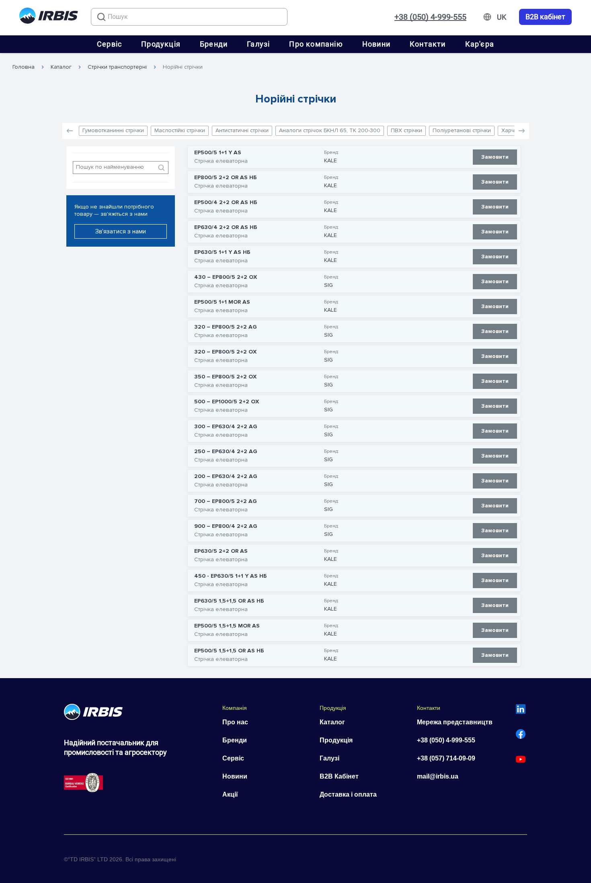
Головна (23, 67)
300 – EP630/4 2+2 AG (225, 426)
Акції (230, 794)
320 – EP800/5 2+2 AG (225, 327)
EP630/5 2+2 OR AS (221, 551)
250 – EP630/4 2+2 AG (225, 451)
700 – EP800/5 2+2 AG (225, 501)
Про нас (235, 722)
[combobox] (189, 17)
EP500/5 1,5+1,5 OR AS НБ (229, 651)
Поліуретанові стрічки (462, 130)
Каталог (61, 67)
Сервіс (109, 44)
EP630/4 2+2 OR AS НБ (225, 227)
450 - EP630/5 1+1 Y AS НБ (230, 576)
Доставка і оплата (348, 794)
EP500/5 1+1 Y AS (217, 152)
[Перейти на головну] (48, 17)
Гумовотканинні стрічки (113, 130)
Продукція (161, 44)
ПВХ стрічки (406, 130)
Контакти (428, 44)
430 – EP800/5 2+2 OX (225, 277)
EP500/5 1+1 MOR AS (222, 302)
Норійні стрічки (183, 67)
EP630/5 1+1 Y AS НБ (222, 252)
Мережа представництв (454, 722)
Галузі (258, 44)
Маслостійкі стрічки (179, 130)
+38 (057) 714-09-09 (446, 758)
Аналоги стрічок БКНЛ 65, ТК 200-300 (329, 130)
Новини (376, 44)
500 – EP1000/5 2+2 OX (226, 402)
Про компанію (316, 44)
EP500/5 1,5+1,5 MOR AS (227, 626)
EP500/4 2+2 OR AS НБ (225, 202)
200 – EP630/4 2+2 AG (225, 476)
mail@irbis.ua (437, 776)
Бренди (214, 44)
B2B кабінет (545, 17)
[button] (521, 131)
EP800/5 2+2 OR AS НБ (225, 177)
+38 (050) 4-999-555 (430, 17)
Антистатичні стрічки (242, 130)
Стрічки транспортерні (117, 67)
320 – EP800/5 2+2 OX (225, 352)
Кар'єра (479, 44)
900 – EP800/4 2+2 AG (225, 526)
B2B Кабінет (339, 776)
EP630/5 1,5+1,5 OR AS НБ (229, 601)
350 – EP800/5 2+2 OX (225, 377)
